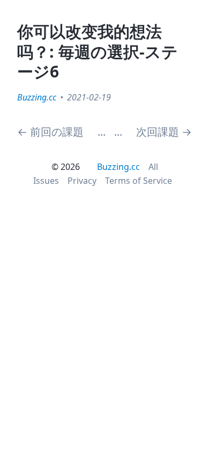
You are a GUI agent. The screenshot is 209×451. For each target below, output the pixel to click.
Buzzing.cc (36, 97)
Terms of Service (138, 180)
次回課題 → (164, 132)
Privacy (82, 180)
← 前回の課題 (50, 132)
